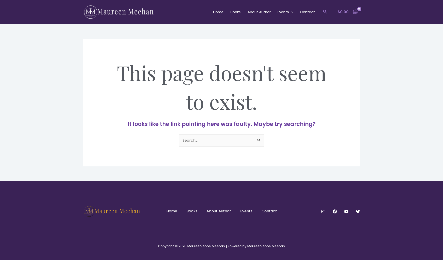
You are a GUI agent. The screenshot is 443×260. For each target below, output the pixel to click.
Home (218, 11)
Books (235, 11)
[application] (291, 12)
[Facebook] (335, 211)
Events (283, 11)
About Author (259, 11)
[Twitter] (358, 211)
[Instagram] (323, 211)
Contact (307, 11)
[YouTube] (346, 211)
